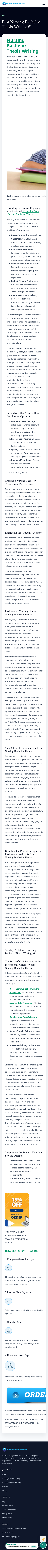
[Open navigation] (43, 3)
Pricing (4, 1490)
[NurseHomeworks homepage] (14, 4)
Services (5, 1486)
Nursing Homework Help (11, 1478)
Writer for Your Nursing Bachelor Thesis (23, 212)
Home (4, 1474)
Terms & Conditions (9, 1509)
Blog (3, 15)
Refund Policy (7, 1517)
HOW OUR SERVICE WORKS (22, 1251)
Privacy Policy (7, 1513)
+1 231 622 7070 (8, 1533)
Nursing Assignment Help (11, 1482)
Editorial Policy (7, 1505)
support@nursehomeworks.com (14, 1529)
